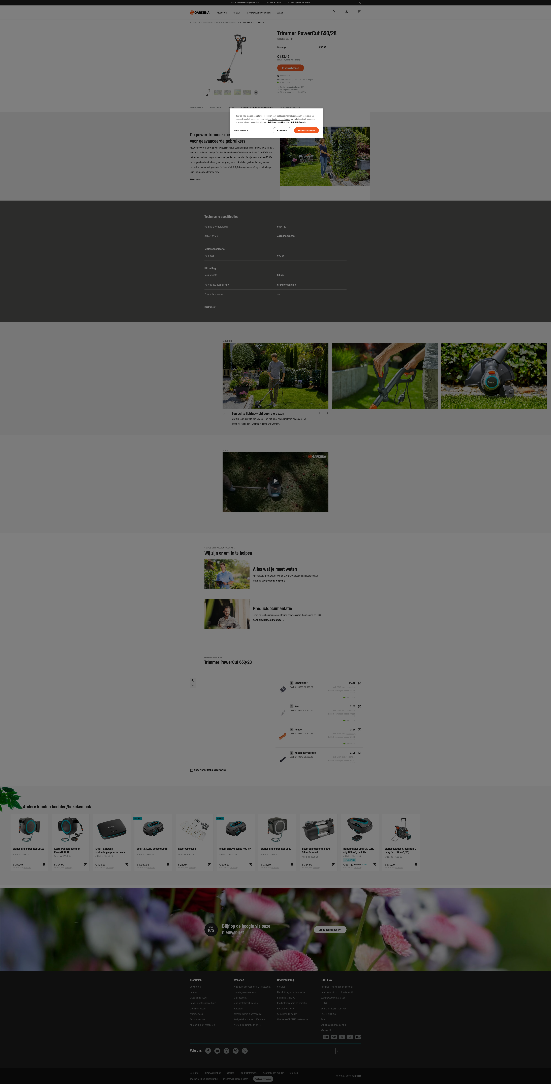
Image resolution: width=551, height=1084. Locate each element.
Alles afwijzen (282, 130)
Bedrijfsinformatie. (299, 122)
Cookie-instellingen (241, 130)
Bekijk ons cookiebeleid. (279, 122)
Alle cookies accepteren (306, 130)
